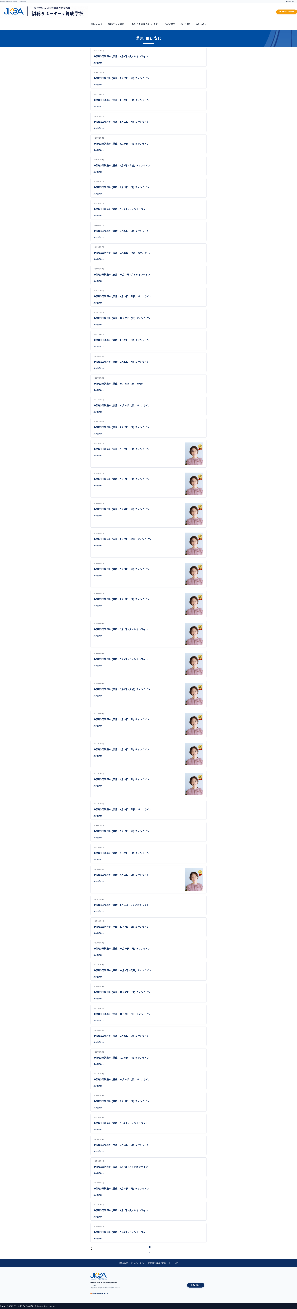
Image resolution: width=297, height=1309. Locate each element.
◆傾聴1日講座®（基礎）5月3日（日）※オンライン (121, 659)
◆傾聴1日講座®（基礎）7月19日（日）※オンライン (121, 599)
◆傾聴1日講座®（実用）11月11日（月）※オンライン (122, 274)
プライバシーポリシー (138, 1263)
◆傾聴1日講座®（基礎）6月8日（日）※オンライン (121, 1232)
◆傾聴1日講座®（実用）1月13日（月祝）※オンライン (123, 296)
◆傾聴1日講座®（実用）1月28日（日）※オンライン (121, 100)
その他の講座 (170, 24)
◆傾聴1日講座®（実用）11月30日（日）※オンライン (122, 992)
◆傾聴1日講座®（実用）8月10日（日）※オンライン (121, 1145)
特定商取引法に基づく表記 (157, 1263)
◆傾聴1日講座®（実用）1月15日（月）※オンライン (121, 122)
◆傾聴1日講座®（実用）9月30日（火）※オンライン (121, 1036)
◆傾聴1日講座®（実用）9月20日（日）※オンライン (121, 449)
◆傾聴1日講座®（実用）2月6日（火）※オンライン (121, 56)
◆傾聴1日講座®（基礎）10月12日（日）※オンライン (122, 1079)
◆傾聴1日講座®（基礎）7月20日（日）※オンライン (121, 1188)
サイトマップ (173, 1263)
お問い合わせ (201, 24)
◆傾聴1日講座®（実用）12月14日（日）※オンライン (122, 405)
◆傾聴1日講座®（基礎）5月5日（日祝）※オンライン (122, 165)
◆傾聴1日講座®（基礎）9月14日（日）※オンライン (121, 1101)
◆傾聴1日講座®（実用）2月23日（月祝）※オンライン (123, 809)
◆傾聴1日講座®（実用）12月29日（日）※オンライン (122, 318)
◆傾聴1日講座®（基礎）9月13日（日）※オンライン (121, 479)
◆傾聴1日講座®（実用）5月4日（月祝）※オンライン (122, 689)
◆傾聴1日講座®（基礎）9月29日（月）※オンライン (121, 1057)
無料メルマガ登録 (288, 12)
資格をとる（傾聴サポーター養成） (145, 24)
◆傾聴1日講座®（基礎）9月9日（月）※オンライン (121, 209)
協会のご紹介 (123, 1263)
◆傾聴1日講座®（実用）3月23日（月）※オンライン (121, 779)
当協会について (97, 24)
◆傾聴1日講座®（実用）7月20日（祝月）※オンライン (123, 539)
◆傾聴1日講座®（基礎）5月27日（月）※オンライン (121, 143)
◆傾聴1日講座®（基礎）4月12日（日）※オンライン (121, 875)
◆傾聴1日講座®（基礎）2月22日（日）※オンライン (121, 853)
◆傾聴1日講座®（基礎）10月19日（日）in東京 (118, 383)
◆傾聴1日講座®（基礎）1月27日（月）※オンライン (121, 340)
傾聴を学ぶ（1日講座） (117, 24)
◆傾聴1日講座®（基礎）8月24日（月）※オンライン (121, 569)
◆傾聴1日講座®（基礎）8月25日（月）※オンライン (121, 362)
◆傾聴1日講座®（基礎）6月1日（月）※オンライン (121, 629)
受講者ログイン (292, 2)
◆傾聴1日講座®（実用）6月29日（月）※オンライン (121, 719)
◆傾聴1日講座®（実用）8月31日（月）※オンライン (121, 509)
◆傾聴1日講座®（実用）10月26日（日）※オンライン (122, 1014)
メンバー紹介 (185, 24)
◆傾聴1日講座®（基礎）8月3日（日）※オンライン (121, 1123)
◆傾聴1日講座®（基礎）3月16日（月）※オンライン (121, 831)
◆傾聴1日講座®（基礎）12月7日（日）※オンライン (121, 926)
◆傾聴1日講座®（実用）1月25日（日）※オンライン (121, 427)
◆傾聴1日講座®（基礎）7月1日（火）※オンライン (121, 1210)
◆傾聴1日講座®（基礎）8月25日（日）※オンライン (121, 231)
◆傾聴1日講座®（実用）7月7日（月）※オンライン (121, 1166)
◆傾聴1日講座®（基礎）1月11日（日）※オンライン (121, 905)
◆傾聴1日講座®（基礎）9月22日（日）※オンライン (121, 187)
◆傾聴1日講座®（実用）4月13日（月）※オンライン (121, 749)
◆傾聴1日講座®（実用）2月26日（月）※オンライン (121, 78)
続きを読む (98, 63)
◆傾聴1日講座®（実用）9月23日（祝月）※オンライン (123, 252)
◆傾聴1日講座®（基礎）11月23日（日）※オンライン (122, 948)
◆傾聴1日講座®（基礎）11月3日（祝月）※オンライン (122, 970)
